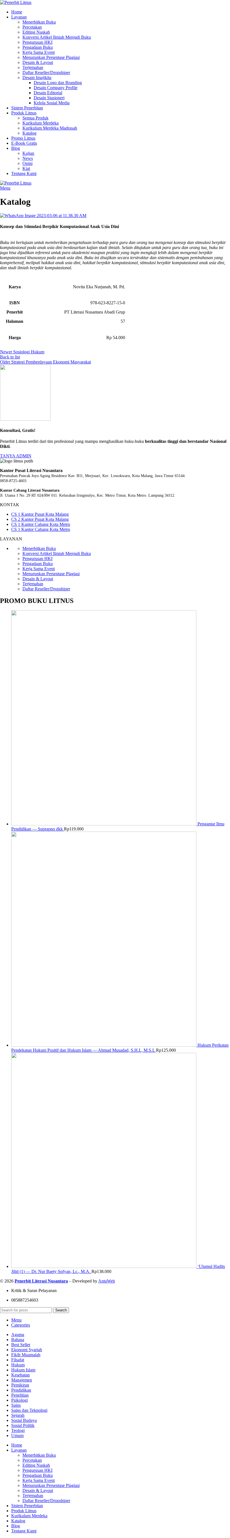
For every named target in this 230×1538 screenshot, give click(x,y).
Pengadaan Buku (37, 47)
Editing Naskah (36, 32)
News (27, 158)
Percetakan (32, 27)
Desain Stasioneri (49, 97)
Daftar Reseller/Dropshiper (46, 72)
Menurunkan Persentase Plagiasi (51, 57)
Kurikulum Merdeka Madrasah (49, 128)
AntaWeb (106, 1281)
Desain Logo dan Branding (58, 82)
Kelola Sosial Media (52, 102)
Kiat (26, 168)
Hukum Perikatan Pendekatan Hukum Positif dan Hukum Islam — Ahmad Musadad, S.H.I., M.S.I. (120, 1048)
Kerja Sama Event (38, 52)
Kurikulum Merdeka (40, 123)
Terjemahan (32, 67)
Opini (27, 163)
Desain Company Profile (55, 87)
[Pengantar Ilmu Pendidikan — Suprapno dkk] (104, 823)
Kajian (28, 153)
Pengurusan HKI (37, 42)
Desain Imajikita (36, 77)
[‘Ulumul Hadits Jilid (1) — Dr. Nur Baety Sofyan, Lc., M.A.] (104, 1266)
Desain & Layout (37, 62)
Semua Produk (35, 118)
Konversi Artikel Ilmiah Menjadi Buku (56, 37)
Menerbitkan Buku (39, 22)
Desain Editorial (48, 92)
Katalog (29, 133)
